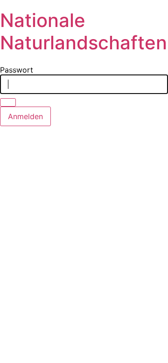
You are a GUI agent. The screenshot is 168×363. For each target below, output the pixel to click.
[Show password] (8, 102)
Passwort (16, 70)
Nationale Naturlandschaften (83, 31)
